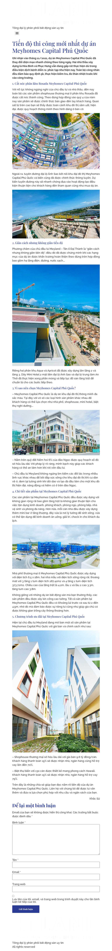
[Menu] (17, 33)
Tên (15, 860)
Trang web (18, 884)
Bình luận (19, 822)
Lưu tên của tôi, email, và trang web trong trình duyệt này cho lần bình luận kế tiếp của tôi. (56, 900)
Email (16, 872)
